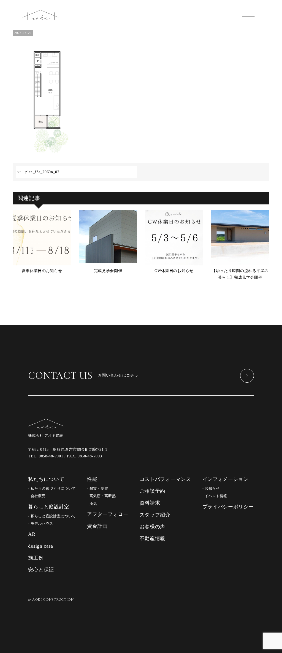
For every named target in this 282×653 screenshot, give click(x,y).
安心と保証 (41, 569)
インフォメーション (225, 479)
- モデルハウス (40, 524)
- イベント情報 (214, 496)
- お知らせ (211, 489)
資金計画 (97, 526)
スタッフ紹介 (155, 515)
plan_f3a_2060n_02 (42, 172)
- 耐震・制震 (97, 489)
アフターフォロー (107, 514)
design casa (40, 546)
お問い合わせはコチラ (83, 375)
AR (31, 534)
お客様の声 (153, 526)
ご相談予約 (153, 491)
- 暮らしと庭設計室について (52, 516)
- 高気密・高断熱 (101, 496)
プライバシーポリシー (228, 507)
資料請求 (150, 503)
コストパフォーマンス (165, 479)
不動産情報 (153, 538)
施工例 (36, 558)
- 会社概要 (36, 496)
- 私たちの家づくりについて (52, 489)
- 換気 (92, 504)
